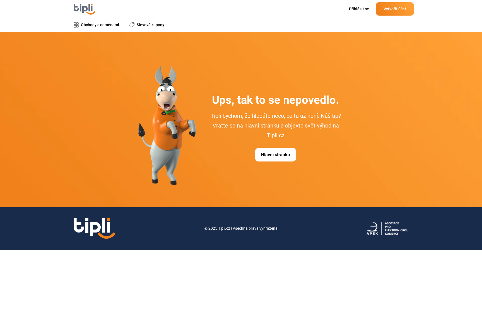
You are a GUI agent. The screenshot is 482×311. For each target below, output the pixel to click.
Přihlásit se (359, 9)
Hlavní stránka (275, 154)
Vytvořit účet (395, 9)
